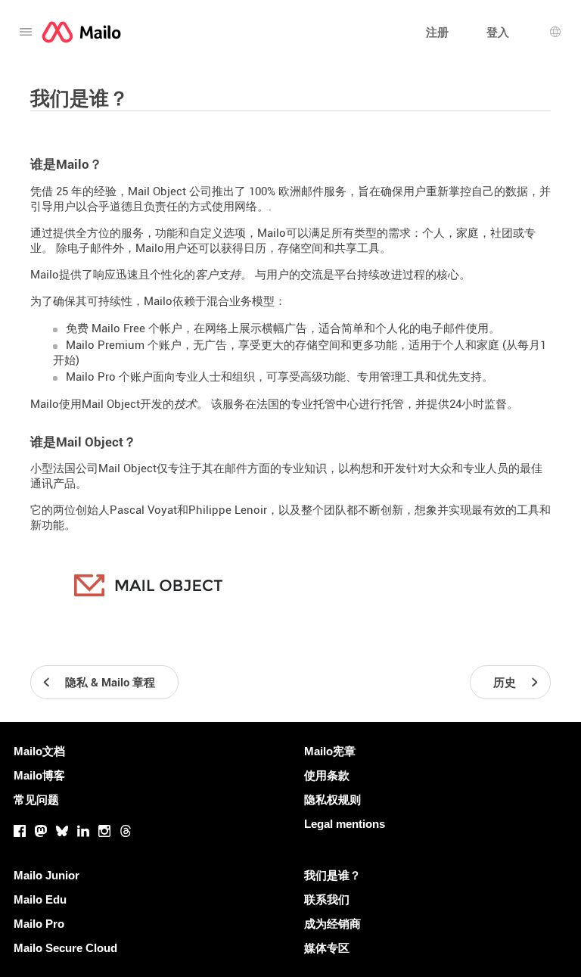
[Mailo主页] (81, 32)
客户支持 (218, 275)
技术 (185, 404)
